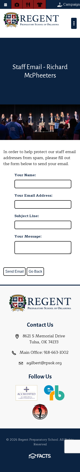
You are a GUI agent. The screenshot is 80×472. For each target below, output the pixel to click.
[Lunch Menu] (28, 4)
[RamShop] (39, 4)
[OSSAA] (40, 411)
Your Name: (25, 175)
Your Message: (28, 236)
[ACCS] (26, 392)
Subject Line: (26, 216)
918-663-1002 (56, 352)
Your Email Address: (33, 195)
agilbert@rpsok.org (44, 363)
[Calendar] (5, 4)
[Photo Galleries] (17, 4)
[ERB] (54, 392)
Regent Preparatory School (31, 20)
